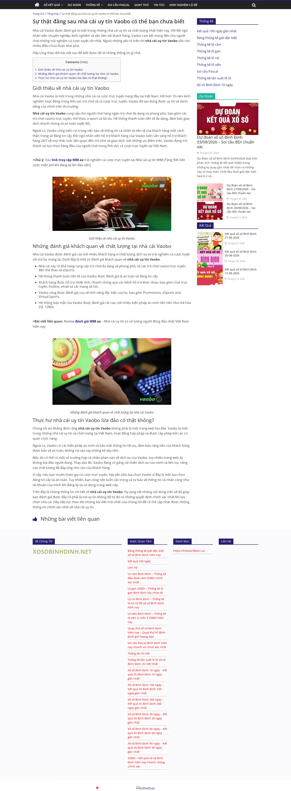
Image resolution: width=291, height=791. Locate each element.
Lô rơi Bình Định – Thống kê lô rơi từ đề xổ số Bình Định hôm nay (146, 603)
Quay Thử (141, 5)
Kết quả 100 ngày (139, 561)
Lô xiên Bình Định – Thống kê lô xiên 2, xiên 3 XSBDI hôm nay (147, 618)
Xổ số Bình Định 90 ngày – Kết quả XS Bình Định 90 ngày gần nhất (147, 748)
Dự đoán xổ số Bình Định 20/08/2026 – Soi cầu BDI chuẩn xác (241, 207)
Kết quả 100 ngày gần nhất (217, 31)
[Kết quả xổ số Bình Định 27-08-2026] (211, 234)
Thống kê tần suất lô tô (214, 78)
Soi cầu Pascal (207, 71)
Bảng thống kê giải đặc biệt (217, 38)
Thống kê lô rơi (208, 58)
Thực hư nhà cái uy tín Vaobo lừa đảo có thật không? (71, 78)
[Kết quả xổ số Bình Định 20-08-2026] (211, 252)
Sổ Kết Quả (52, 5)
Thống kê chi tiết (139, 653)
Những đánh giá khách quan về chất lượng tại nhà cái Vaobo (76, 74)
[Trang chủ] (37, 5)
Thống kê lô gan (209, 51)
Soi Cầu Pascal (119, 5)
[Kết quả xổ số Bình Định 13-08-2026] (211, 270)
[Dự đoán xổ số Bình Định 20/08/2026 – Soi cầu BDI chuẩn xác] (211, 204)
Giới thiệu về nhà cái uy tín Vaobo (59, 69)
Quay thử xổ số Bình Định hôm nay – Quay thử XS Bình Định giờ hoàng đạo (146, 632)
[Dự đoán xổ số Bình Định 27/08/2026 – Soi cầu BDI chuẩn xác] (211, 186)
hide (84, 62)
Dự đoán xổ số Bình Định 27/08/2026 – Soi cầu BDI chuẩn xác (241, 189)
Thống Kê (93, 5)
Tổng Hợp (53, 13)
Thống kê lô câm (209, 44)
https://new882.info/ (58, 789)
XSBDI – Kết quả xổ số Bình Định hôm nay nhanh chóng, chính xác (146, 762)
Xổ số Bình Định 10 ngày (215, 85)
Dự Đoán (74, 5)
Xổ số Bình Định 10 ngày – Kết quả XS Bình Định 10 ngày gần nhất (147, 674)
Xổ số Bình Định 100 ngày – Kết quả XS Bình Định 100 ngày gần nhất (146, 689)
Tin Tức (159, 5)
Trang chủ (38, 13)
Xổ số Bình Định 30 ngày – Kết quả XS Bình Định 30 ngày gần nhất (147, 718)
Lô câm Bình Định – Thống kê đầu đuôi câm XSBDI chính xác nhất (147, 578)
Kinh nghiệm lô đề (183, 5)
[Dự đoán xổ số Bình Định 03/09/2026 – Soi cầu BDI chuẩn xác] (227, 105)
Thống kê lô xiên (209, 65)
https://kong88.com (41, 781)
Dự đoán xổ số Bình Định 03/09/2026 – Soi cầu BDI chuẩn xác (225, 142)
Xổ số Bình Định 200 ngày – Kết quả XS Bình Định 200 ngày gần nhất (146, 704)
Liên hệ (132, 567)
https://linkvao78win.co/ (189, 551)
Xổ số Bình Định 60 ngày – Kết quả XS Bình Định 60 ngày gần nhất (147, 733)
